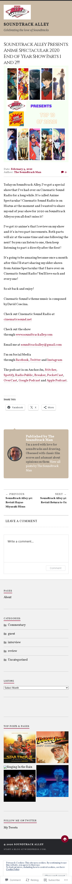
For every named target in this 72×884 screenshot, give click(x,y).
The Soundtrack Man (27, 172)
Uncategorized (18, 660)
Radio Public (24, 375)
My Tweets (11, 828)
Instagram (54, 360)
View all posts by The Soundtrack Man (43, 466)
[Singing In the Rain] (18, 767)
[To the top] (64, 839)
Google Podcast (29, 380)
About (7, 597)
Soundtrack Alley (26, 24)
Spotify (9, 375)
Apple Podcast (57, 380)
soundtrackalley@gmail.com (41, 345)
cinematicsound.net (18, 319)
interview (14, 642)
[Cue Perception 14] (52, 781)
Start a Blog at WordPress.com (25, 849)
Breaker (40, 375)
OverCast (10, 380)
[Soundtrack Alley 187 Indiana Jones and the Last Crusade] (52, 748)
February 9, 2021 (21, 169)
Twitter (35, 360)
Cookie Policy (12, 869)
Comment (55, 568)
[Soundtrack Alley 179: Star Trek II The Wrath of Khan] (20, 748)
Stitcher (50, 370)
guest (11, 634)
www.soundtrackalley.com (34, 335)
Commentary (17, 625)
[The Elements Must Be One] (20, 786)
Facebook (22, 360)
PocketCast (55, 375)
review (12, 651)
